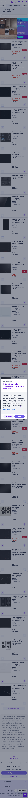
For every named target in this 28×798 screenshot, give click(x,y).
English (5, 381)
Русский (10, 381)
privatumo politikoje (16, 407)
